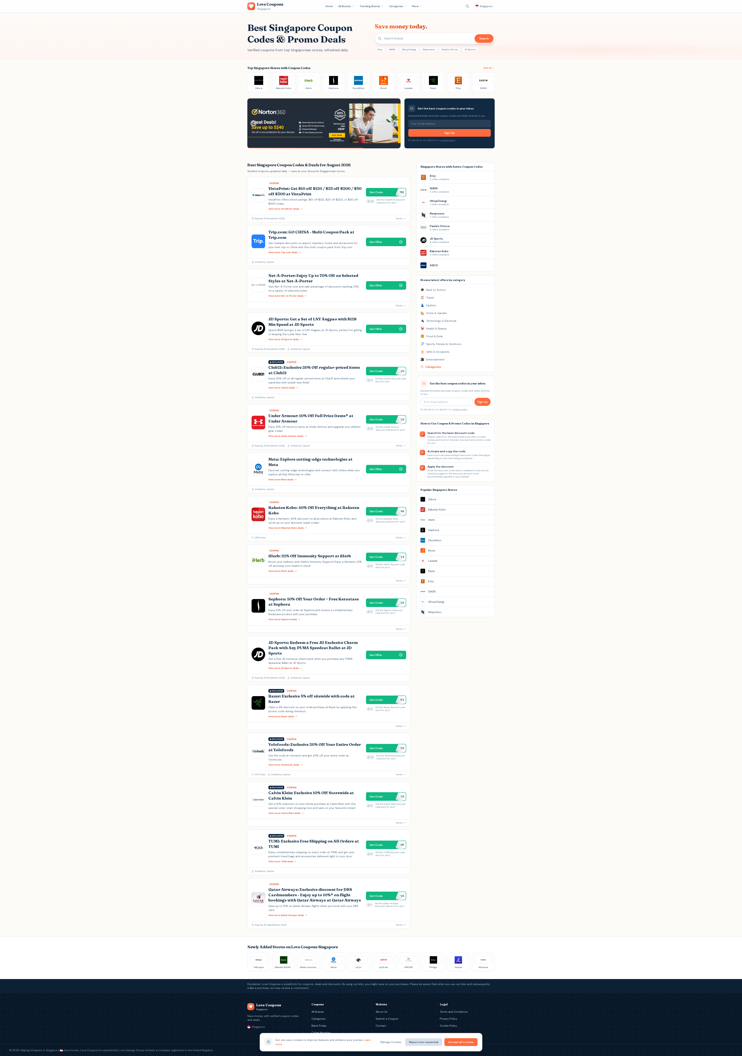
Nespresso (429, 49)
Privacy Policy (448, 1018)
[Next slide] (394, 123)
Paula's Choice (450, 49)
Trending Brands (370, 6)
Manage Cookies (390, 1042)
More (415, 6)
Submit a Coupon (387, 1018)
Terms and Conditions (454, 1011)
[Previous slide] (253, 123)
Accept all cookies (461, 1042)
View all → (489, 67)
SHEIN (392, 49)
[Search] (467, 6)
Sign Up (449, 133)
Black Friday (319, 1025)
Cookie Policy (448, 1025)
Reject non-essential (423, 1042)
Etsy (379, 49)
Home (329, 6)
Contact (381, 1025)
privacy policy (447, 140)
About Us (381, 1011)
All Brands (344, 6)
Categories (396, 6)
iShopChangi (409, 49)
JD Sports (470, 49)
